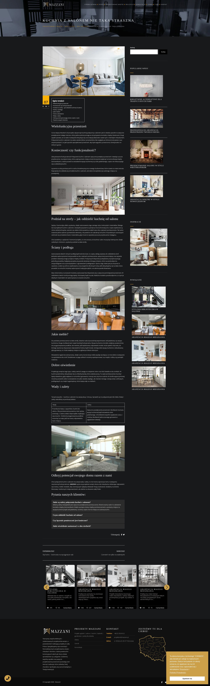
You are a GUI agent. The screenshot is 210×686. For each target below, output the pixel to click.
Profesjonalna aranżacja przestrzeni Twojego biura (145, 131)
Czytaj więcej (67, 608)
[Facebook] (121, 534)
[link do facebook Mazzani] (161, 682)
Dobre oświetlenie (58, 114)
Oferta (101, 4)
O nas (157, 4)
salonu (88, 633)
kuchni (94, 633)
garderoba (78, 636)
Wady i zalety (57, 116)
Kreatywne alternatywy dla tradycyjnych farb (146, 100)
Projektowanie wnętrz (115, 4)
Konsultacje (140, 4)
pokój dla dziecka (88, 636)
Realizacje (130, 4)
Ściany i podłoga (58, 109)
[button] (167, 587)
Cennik (150, 4)
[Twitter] (124, 534)
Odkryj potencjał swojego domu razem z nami (66, 118)
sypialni (82, 633)
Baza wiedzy (70, 26)
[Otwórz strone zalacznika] (139, 238)
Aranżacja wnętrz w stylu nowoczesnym (145, 200)
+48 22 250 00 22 (119, 633)
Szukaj (132, 48)
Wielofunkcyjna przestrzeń (60, 103)
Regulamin (184, 669)
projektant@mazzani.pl (121, 637)
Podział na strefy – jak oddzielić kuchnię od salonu (67, 107)
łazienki (99, 633)
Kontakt (164, 4)
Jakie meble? (57, 111)
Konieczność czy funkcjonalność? (62, 105)
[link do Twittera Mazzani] (165, 682)
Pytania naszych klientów (60, 120)
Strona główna (90, 4)
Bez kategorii (83, 26)
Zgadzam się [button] (187, 678)
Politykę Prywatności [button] (178, 673)
